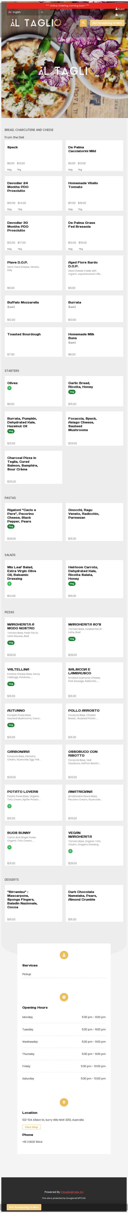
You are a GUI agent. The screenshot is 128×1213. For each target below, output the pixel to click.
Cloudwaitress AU (72, 1192)
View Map (31, 1127)
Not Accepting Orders (107, 23)
